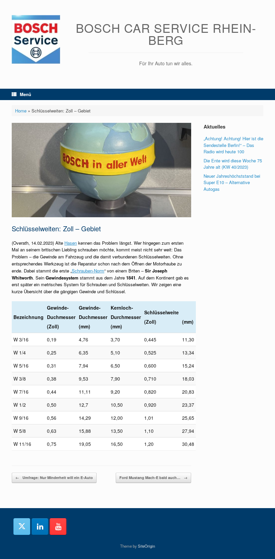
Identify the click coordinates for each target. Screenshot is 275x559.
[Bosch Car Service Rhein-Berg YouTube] (58, 526)
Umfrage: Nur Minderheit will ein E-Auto (54, 477)
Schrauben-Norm (88, 270)
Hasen (70, 243)
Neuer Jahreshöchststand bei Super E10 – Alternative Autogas (232, 182)
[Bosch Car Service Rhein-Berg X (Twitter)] (21, 526)
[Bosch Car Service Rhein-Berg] (36, 39)
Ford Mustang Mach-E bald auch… (153, 477)
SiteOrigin (146, 546)
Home (20, 110)
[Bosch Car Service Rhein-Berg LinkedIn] (40, 526)
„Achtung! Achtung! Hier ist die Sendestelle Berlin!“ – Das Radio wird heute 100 (233, 145)
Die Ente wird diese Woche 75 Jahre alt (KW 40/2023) (233, 163)
